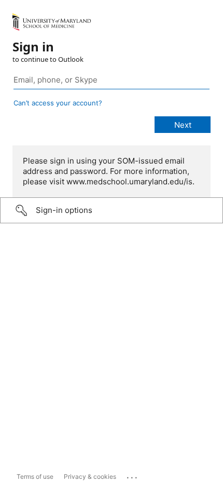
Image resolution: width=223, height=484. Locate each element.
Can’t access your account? (57, 103)
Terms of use (35, 476)
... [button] (133, 475)
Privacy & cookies (90, 476)
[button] (111, 210)
